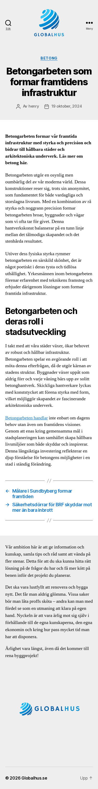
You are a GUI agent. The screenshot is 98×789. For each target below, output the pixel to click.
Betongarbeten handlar (26, 418)
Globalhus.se (34, 778)
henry (33, 106)
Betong (49, 58)
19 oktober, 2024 (66, 106)
